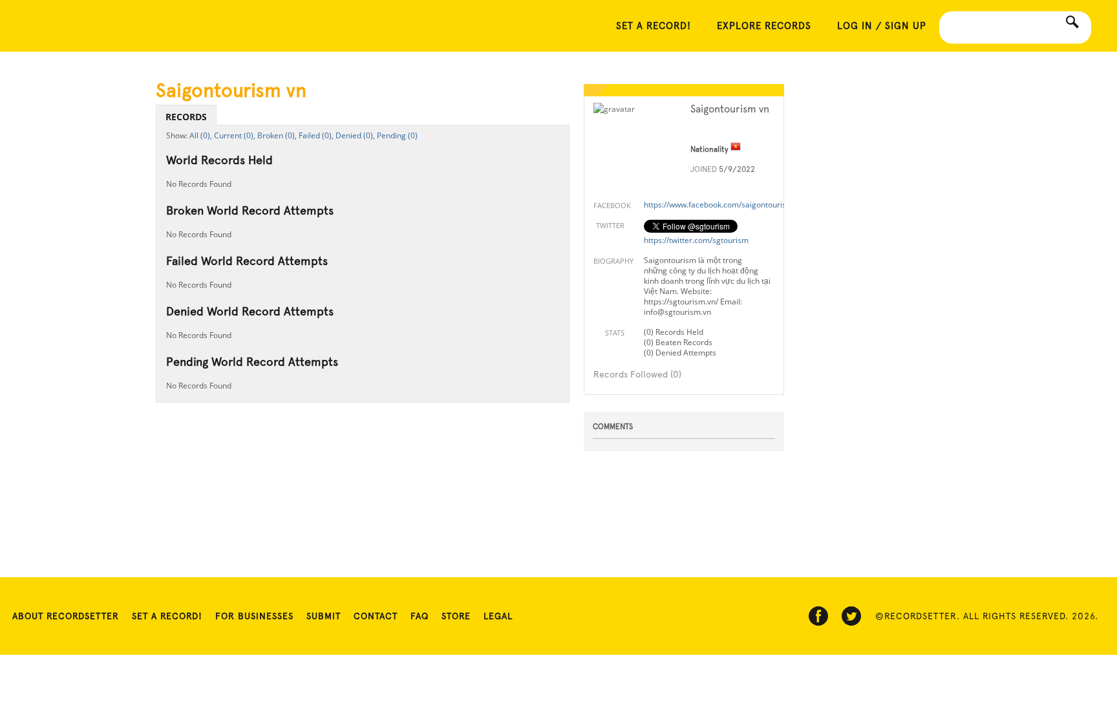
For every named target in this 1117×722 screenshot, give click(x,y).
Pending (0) (397, 135)
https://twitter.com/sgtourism (696, 240)
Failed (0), (316, 135)
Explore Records (764, 26)
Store (456, 616)
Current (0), (234, 135)
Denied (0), (355, 135)
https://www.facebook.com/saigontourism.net (725, 204)
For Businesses (254, 616)
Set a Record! (167, 616)
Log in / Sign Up (881, 26)
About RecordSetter (65, 616)
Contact (376, 616)
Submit (323, 616)
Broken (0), (277, 135)
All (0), (200, 135)
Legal (498, 616)
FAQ (419, 616)
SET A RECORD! (653, 26)
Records (186, 117)
